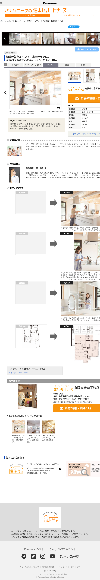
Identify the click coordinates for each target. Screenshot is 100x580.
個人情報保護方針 (48, 567)
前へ (5, 38)
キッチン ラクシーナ (19, 373)
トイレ (83, 65)
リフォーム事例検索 (42, 21)
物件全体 (15, 65)
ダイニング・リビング (32, 65)
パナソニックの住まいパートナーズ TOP (18, 21)
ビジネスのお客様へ (27, 15)
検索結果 (54, 21)
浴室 (67, 65)
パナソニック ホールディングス (69, 567)
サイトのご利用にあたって (29, 567)
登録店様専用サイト (72, 15)
